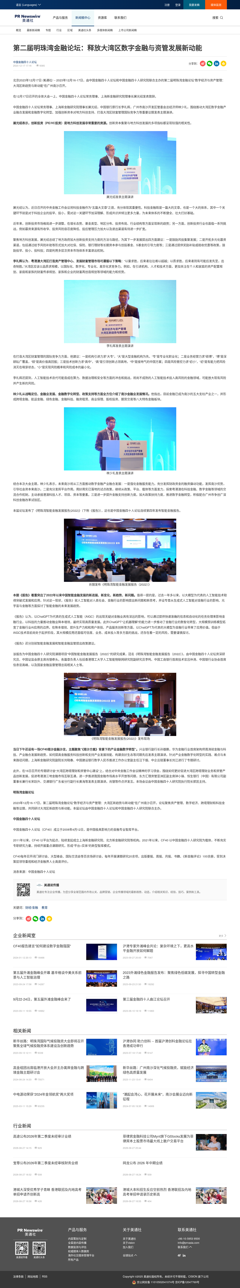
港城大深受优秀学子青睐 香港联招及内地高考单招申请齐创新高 (47, 1191)
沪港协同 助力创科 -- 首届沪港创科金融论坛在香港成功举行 (157, 1043)
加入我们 (128, 1247)
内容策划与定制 (77, 1238)
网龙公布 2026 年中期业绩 (143, 1162)
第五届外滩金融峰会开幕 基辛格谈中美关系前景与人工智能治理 (47, 975)
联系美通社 (187, 1229)
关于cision (129, 1242)
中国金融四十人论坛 (25, 62)
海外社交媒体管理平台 (81, 1255)
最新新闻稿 (33, 30)
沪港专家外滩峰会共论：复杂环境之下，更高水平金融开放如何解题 (158, 948)
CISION (192, 1276)
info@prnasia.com (188, 1242)
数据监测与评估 (77, 1247)
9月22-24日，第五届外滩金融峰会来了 (42, 999)
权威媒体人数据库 (78, 1251)
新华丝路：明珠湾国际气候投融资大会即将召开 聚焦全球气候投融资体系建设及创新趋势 (48, 1043)
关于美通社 (132, 1229)
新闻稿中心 (82, 17)
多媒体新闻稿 (105, 30)
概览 (18, 30)
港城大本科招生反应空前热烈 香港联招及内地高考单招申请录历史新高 (157, 1191)
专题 (48, 30)
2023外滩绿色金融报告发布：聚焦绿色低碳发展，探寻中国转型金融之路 (174, 975)
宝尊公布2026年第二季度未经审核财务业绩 (45, 1162)
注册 (167, 5)
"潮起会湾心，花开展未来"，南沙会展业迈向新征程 (158, 1096)
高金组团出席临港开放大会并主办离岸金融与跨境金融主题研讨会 (48, 1070)
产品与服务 (60, 17)
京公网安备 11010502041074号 (155, 1282)
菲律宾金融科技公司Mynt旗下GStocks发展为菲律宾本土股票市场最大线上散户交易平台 (158, 1138)
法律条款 (18, 1276)
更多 (221, 935)
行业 (59, 30)
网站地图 (33, 1276)
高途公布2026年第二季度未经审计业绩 (42, 1136)
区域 (70, 30)
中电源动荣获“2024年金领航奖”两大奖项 (43, 1094)
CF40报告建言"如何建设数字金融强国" (42, 946)
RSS (44, 1276)
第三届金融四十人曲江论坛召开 (146, 999)
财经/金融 (31, 907)
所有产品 (73, 1259)
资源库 (102, 17)
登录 (178, 5)
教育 (45, 907)
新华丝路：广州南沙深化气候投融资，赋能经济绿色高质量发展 (158, 1070)
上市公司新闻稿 (127, 30)
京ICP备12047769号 (187, 1282)
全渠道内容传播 (77, 1242)
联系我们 (120, 17)
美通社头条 (84, 30)
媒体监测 (216, 5)
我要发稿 (194, 5)
